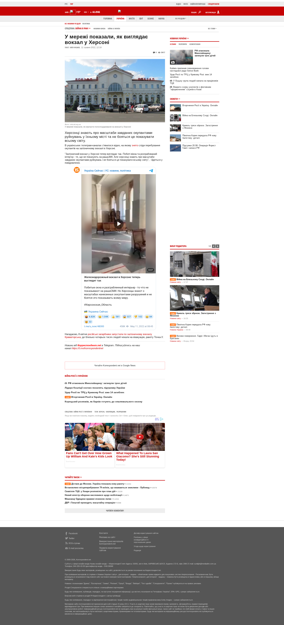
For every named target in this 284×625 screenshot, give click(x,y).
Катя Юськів (75, 47)
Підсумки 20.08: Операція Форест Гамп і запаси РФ (199, 146)
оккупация (110, 411)
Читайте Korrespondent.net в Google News (115, 365)
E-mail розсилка (76, 548)
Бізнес (151, 18)
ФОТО (185, 4)
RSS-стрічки (74, 543)
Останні (173, 44)
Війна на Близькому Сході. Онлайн (199, 115)
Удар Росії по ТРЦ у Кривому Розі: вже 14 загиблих (94, 392)
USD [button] (85, 12)
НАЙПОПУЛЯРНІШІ (197, 4)
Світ (141, 18)
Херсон (101, 411)
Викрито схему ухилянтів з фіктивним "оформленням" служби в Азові (190, 88)
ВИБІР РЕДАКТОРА (178, 246)
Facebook (73, 533)
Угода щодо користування (144, 546)
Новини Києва (99, 28)
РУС (66, 4)
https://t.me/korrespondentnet (87, 348)
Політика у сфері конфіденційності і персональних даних (142, 539)
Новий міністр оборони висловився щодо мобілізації (97, 495)
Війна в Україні (114, 28)
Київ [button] (67, 12)
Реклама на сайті (107, 537)
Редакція (137, 550)
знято (135, 145)
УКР (71, 4)
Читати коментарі (115, 510)
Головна (107, 18)
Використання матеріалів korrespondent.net (111, 542)
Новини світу (175, 282)
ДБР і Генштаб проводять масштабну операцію (93, 502)
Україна (120, 18)
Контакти (103, 533)
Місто (132, 18)
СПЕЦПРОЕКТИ (213, 4)
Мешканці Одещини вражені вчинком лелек (92, 499)
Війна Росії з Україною (83, 411)
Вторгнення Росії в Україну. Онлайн (88, 397)
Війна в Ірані (97, 28)
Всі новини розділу (73, 23)
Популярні (183, 44)
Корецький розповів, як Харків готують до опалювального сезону (103, 401)
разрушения (121, 411)
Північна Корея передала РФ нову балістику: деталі (199, 136)
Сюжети (174, 98)
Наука (161, 18)
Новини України (178, 38)
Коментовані (194, 44)
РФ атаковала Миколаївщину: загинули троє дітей (97, 383)
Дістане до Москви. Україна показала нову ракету (98, 484)
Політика (86, 23)
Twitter (71, 538)
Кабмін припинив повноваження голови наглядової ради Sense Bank (189, 69)
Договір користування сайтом (146, 533)
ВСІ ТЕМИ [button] (211, 28)
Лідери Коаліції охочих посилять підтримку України (95, 387)
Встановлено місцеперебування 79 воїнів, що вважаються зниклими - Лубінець (111, 487)
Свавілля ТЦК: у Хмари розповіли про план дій (93, 491)
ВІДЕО (178, 4)
